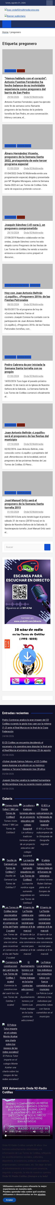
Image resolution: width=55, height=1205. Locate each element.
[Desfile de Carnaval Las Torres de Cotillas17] (10, 866)
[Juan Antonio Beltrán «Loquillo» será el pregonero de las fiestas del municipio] (27, 420)
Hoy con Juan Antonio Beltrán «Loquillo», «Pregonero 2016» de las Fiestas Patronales (27, 296)
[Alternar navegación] (15, 23)
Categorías (10, 71)
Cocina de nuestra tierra (16, 285)
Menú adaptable (49, 2)
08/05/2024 (13, 304)
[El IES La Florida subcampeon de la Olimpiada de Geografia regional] (44, 815)
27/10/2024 (13, 444)
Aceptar (9, 1200)
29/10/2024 (13, 232)
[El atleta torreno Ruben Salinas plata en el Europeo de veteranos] (44, 868)
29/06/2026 (13, 97)
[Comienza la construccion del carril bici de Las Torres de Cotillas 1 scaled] (10, 972)
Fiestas (21, 71)
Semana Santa (24, 146)
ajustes (41, 1194)
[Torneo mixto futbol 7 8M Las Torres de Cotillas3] (10, 811)
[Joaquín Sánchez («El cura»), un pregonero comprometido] (27, 212)
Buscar (47, 547)
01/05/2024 (13, 168)
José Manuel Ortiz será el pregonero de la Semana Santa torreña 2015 (24, 504)
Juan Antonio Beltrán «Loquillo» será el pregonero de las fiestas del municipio (27, 436)
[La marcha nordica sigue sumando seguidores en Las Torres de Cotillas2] (27, 870)
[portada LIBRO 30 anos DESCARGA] (27, 625)
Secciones (35, 285)
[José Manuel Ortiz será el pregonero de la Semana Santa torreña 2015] (27, 488)
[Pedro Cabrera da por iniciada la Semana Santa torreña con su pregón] (27, 352)
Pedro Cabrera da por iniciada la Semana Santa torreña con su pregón (25, 368)
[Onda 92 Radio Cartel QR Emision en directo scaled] (27, 561)
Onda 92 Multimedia (33, 97)
